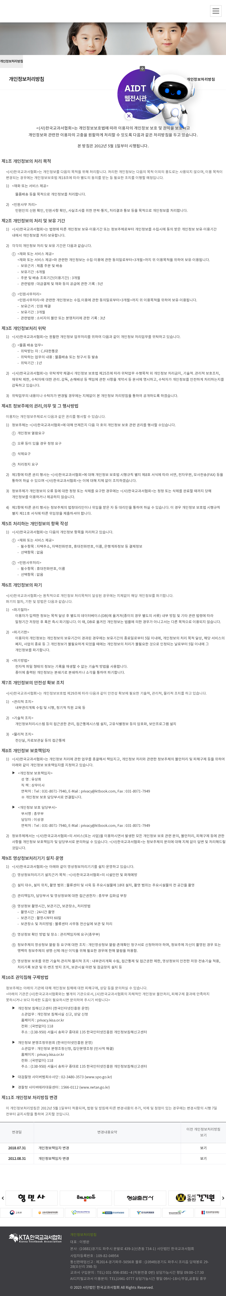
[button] (3, 1198)
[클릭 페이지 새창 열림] (32, 1198)
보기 (203, 1148)
